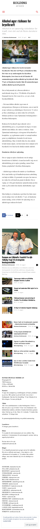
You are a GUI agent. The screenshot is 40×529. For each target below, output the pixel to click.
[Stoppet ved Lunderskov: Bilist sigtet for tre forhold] (7, 290)
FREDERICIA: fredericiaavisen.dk (12, 492)
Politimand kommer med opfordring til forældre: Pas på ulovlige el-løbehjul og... (25, 299)
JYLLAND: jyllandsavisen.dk (10, 469)
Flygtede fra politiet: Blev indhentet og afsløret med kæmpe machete (24, 342)
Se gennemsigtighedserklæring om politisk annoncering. (18, 418)
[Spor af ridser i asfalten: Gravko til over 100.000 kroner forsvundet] (7, 363)
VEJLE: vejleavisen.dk (8, 497)
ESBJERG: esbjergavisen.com (10, 477)
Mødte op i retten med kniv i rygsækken (24, 351)
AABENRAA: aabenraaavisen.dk (11, 490)
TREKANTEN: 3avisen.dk (10, 475)
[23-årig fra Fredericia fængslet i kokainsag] (7, 310)
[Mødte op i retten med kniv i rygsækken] (7, 353)
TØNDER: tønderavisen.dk (10, 484)
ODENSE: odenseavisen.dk (10, 501)
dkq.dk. (19, 399)
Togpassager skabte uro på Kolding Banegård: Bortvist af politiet (23, 279)
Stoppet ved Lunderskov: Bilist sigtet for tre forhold (26, 289)
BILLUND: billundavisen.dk (10, 479)
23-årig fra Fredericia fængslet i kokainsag (25, 308)
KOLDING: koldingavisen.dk (10, 494)
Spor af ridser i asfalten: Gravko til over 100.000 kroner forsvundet (24, 362)
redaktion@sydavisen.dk (9, 444)
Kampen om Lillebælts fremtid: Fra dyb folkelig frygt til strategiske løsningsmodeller (17, 260)
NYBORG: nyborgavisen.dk (10, 503)
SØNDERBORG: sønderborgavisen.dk (13, 482)
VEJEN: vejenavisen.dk (9, 488)
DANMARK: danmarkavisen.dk (11, 467)
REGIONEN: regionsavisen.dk (11, 471)
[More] (27, 215)
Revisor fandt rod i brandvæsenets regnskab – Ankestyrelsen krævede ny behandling (26, 323)
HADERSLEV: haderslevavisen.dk (12, 486)
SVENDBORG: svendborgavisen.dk (12, 505)
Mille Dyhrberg (18, 345)
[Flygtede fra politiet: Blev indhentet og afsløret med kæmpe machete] (7, 343)
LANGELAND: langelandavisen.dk (12, 507)
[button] (3, 12)
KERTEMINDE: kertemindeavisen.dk (13, 509)
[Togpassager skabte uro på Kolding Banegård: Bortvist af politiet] (7, 281)
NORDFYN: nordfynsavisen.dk (11, 512)
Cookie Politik (7, 521)
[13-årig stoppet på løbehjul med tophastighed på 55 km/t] (7, 334)
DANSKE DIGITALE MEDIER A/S (13, 378)
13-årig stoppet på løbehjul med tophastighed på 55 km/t (22, 333)
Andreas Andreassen (10, 37)
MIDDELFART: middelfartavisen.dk (12, 499)
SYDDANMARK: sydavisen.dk (11, 473)
